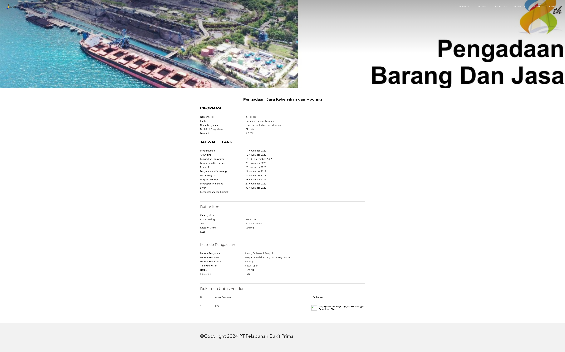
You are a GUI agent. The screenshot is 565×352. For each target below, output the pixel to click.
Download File (327, 309)
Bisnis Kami (520, 6)
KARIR (552, 6)
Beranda (464, 6)
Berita (537, 6)
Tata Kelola (500, 6)
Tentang (481, 6)
